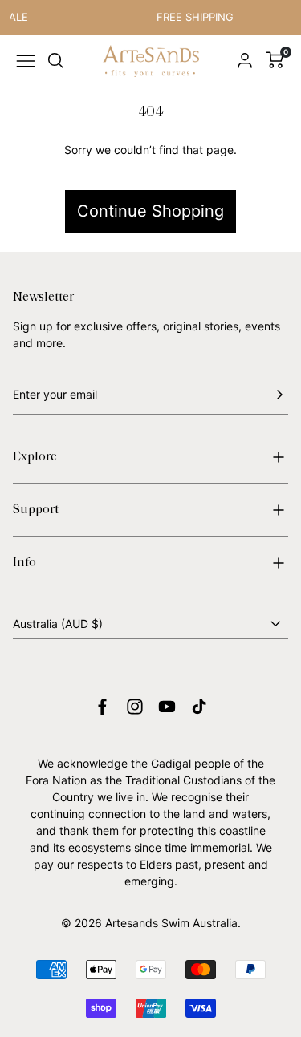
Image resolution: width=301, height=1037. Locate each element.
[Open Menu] (26, 61)
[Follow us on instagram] (134, 706)
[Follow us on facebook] (102, 706)
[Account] (245, 61)
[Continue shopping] (150, 169)
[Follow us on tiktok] (199, 706)
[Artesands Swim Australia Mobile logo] (151, 61)
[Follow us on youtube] (167, 706)
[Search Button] (56, 61)
